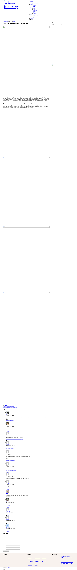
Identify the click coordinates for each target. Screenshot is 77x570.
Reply (8, 421)
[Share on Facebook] (5, 405)
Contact (34, 16)
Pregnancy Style (35, 3)
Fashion (31, 1)
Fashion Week (35, 2)
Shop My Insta (35, 15)
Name (4, 544)
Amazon (34, 13)
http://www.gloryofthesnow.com (11, 429)
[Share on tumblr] (7, 405)
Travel (34, 8)
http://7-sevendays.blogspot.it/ (10, 448)
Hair (34, 6)
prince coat (17, 529)
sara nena (7, 444)
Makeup (34, 5)
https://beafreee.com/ (9, 505)
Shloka (7, 414)
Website (4, 548)
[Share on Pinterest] (6, 405)
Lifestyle (31, 7)
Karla (7, 493)
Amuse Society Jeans (25, 404)
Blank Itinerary (5, 21)
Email (4, 546)
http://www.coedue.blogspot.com (11, 470)
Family (34, 12)
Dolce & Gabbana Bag (43, 404)
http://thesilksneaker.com (10, 420)
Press (34, 17)
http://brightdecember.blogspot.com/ (11, 487)
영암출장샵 (8, 511)
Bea (6, 501)
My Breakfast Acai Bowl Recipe (10, 407)
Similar (13, 404)
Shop (31, 14)
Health (34, 11)
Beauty (31, 4)
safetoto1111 (8, 519)
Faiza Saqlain (8, 527)
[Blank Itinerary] (14, 4)
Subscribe (31, 18)
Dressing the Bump (9, 406)
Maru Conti (8, 483)
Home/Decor (35, 10)
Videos (34, 9)
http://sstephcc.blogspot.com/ (10, 460)
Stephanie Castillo (9, 453)
